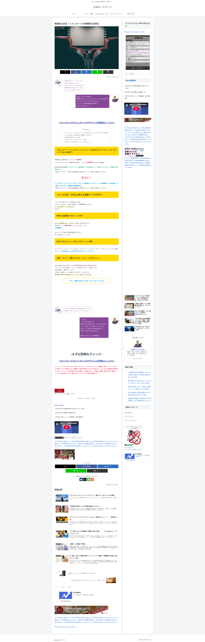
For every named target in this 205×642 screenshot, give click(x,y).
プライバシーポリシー (131, 420)
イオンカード (69, 437)
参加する (147, 65)
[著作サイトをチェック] (81, 479)
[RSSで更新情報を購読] (92, 479)
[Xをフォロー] (84, 479)
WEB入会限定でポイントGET (73, 137)
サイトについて (129, 416)
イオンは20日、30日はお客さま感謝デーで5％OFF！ (79, 135)
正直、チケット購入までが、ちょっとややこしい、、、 (80, 142)
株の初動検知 (60, 405)
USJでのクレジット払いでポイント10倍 (76, 139)
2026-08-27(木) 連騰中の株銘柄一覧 (65, 412)
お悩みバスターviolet (138, 349)
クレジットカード (78, 437)
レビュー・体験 (59, 437)
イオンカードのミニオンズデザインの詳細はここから (86, 122)
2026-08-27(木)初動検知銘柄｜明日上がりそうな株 (69, 408)
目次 (84, 129)
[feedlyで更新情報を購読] (88, 479)
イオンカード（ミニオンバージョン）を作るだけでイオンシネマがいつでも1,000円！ (87, 132)
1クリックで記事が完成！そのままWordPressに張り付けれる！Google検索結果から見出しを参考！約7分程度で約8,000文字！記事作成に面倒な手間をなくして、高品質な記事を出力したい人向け (137, 162)
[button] (108, 72)
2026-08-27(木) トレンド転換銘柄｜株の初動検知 (69, 417)
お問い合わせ (128, 412)
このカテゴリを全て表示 (138, 63)
